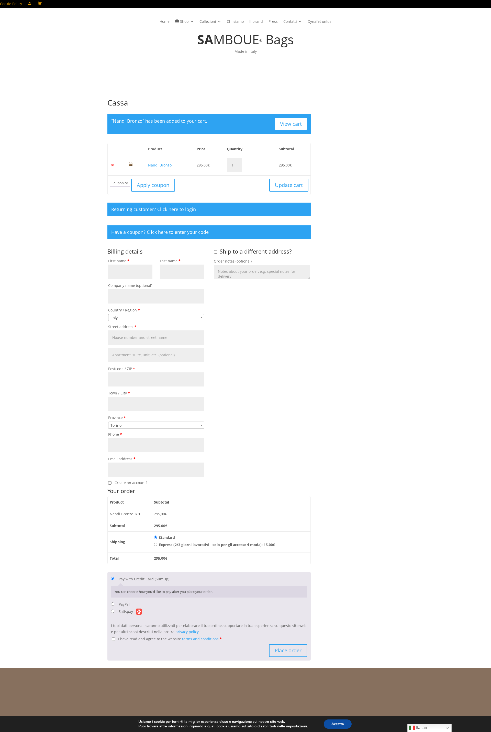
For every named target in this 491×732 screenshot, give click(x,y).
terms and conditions (200, 638)
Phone (115, 434)
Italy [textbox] (114, 317)
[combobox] (156, 317)
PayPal (124, 604)
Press (273, 22)
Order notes (233, 261)
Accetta (337, 723)
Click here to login (176, 209)
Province (117, 417)
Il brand (256, 22)
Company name (130, 285)
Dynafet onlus (319, 22)
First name (118, 260)
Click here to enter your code (178, 232)
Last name (170, 260)
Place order (288, 650)
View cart (291, 123)
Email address (122, 458)
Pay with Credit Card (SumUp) (144, 579)
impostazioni (296, 726)
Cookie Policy (11, 4)
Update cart (289, 185)
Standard (167, 537)
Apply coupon (153, 185)
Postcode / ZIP (121, 368)
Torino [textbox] (115, 425)
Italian (421, 727)
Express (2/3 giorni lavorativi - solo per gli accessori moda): (217, 544)
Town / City (119, 393)
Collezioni (207, 22)
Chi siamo (235, 22)
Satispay (126, 611)
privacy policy (187, 631)
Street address (122, 326)
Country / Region (124, 310)
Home (165, 22)
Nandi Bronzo (160, 165)
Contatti (290, 22)
